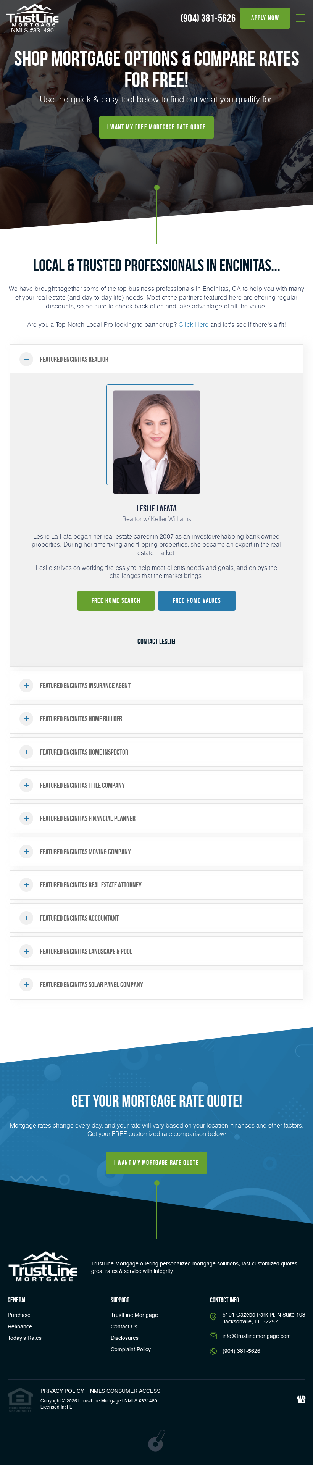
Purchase (19, 1315)
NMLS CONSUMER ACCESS (125, 1391)
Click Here (194, 324)
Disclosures (125, 1338)
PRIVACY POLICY (62, 1391)
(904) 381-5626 (208, 18)
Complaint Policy (131, 1349)
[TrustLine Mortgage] (43, 1266)
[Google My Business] (301, 1399)
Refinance (20, 1326)
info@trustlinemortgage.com (257, 1336)
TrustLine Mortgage (134, 1315)
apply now (265, 18)
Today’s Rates (25, 1338)
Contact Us (124, 1326)
